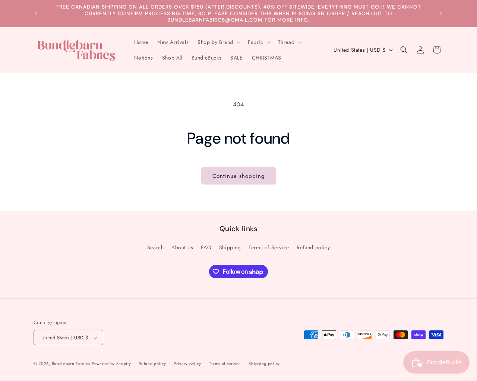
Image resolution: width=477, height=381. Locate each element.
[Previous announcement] (36, 13)
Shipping (230, 247)
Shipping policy (264, 363)
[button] (218, 42)
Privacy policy (187, 363)
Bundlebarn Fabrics (71, 364)
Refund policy (313, 247)
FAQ (206, 247)
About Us (182, 247)
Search (155, 247)
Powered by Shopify (111, 364)
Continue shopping (238, 176)
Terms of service (225, 363)
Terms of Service (269, 247)
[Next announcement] (441, 13)
